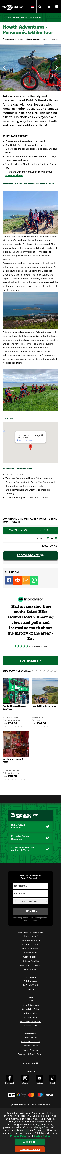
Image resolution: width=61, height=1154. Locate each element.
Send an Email (30, 1037)
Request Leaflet (30, 1046)
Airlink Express (30, 981)
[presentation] (16, 703)
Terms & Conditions (30, 1005)
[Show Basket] (48, 6)
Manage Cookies (30, 1149)
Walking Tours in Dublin (30, 965)
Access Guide (30, 1026)
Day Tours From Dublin (30, 944)
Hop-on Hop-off (30, 936)
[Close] (42, 434)
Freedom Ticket (14, 175)
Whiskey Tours (30, 953)
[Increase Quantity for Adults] (56, 538)
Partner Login (29, 1063)
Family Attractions (31, 969)
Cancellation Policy (30, 1009)
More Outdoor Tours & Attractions (23, 18)
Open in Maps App (25, 440)
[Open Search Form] (40, 6)
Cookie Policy (30, 1017)
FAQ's (30, 1001)
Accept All (30, 1142)
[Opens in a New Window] (17, 584)
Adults (7, 538)
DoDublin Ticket (30, 985)
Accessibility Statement (30, 1022)
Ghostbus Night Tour (30, 940)
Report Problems (30, 1050)
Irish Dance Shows (30, 949)
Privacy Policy (30, 1013)
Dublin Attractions (30, 957)
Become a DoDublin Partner (30, 1054)
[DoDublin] (12, 2)
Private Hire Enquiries (30, 1042)
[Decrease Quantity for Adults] (48, 538)
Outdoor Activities (30, 961)
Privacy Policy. (33, 920)
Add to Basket (28, 555)
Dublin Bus (30, 989)
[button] (57, 6)
